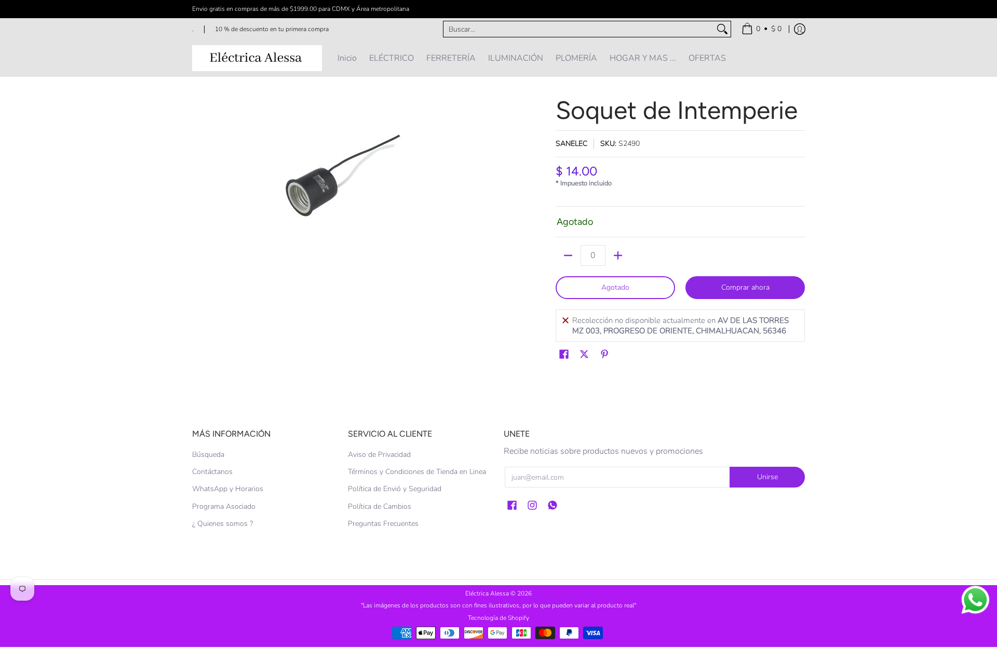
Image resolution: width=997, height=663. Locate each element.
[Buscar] (722, 29)
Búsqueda (208, 454)
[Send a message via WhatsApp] (975, 600)
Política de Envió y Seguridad (394, 489)
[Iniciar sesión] (799, 29)
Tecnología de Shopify (498, 618)
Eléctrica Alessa (487, 593)
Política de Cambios (379, 506)
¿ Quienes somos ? (222, 524)
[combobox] (578, 29)
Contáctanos (212, 472)
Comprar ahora (745, 287)
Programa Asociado (223, 506)
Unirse (767, 477)
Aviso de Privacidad (379, 454)
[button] (564, 354)
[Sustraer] (568, 255)
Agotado (615, 287)
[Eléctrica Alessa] (257, 58)
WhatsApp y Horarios (227, 489)
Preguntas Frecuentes (383, 524)
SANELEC (571, 143)
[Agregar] (617, 255)
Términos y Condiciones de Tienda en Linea (417, 472)
